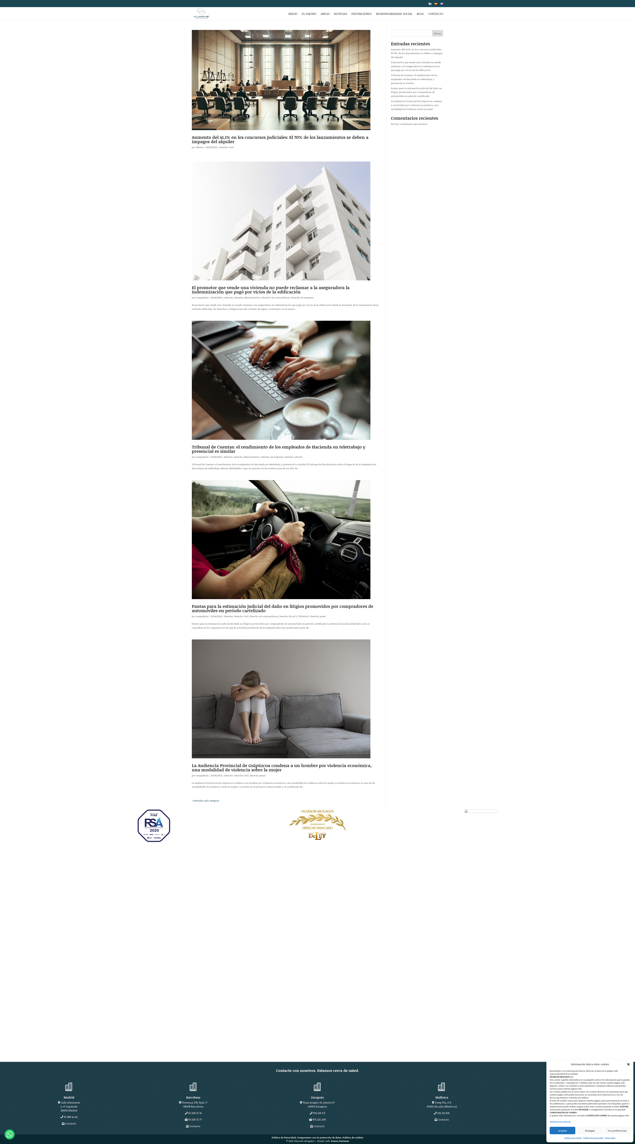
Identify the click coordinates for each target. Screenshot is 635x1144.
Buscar (437, 33)
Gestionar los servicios (560, 1121)
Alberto (200, 147)
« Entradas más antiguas (205, 800)
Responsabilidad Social (394, 14)
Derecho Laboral (293, 457)
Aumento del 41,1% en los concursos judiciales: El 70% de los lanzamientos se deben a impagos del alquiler (280, 139)
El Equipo (309, 14)
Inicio (292, 14)
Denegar (590, 1130)
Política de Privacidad (284, 1137)
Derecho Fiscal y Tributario (294, 616)
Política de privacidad (593, 1137)
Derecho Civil (226, 147)
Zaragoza (317, 1097)
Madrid (69, 1097)
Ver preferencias (617, 1130)
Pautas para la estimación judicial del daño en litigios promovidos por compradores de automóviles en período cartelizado (282, 608)
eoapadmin (202, 297)
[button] (628, 1064)
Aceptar (562, 1130)
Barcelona (193, 1097)
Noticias (340, 14)
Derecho (228, 297)
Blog (420, 14)
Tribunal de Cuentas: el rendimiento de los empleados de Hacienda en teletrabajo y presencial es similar (278, 449)
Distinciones (361, 14)
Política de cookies (573, 1137)
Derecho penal (318, 616)
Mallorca (441, 1097)
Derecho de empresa (302, 297)
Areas (325, 14)
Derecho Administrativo (247, 297)
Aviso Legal (610, 1137)
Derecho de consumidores (276, 297)
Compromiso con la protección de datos (319, 1137)
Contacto (435, 14)
